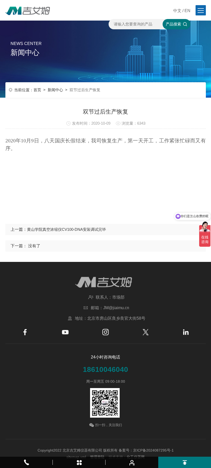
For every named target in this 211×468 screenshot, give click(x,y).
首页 (37, 90)
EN (187, 10)
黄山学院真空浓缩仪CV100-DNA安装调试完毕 (66, 229)
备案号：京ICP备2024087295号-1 (146, 450)
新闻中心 (55, 90)
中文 (177, 10)
